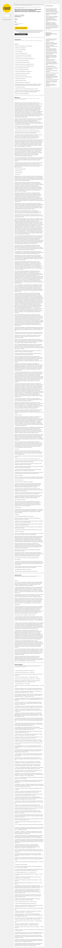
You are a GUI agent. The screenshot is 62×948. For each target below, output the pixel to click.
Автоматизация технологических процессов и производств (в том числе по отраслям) (51, 53)
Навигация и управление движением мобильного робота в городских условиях (52, 14)
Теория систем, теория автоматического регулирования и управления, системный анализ (52, 43)
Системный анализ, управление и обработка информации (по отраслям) (51, 40)
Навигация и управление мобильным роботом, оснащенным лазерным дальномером (52, 27)
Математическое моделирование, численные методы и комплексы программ (51, 81)
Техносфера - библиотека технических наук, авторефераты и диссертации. (7, 8)
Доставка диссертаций (7, 19)
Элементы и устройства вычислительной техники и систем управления (52, 46)
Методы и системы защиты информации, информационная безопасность (51, 85)
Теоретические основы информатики (52, 79)
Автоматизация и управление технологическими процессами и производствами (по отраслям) (51, 49)
